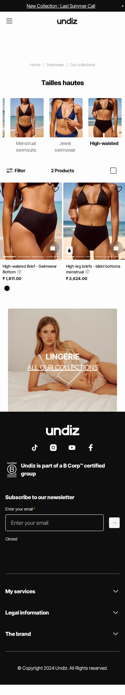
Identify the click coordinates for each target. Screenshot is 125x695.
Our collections (82, 64)
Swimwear (55, 64)
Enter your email (20, 508)
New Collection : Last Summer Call (61, 6)
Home (35, 64)
